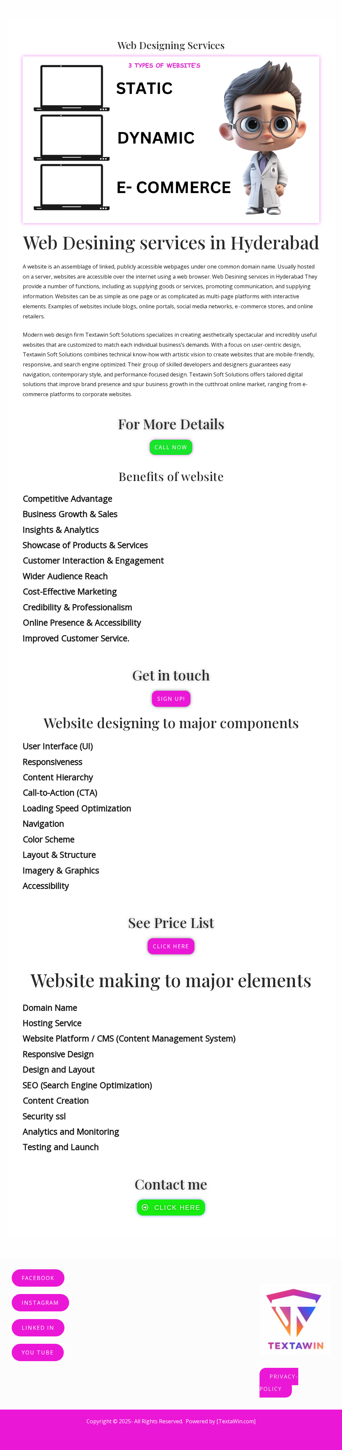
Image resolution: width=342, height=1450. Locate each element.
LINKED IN (38, 1327)
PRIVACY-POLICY (279, 1383)
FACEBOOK (38, 1278)
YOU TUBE (38, 1352)
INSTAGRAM (40, 1302)
